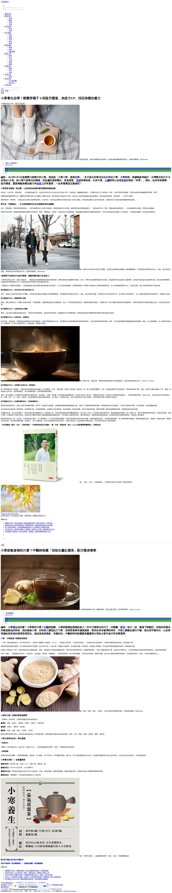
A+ (6, 172)
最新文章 (8, 14)
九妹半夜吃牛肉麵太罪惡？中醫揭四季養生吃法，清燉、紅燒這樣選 (29, 875)
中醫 (2, 545)
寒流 (122, 627)
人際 (10, 60)
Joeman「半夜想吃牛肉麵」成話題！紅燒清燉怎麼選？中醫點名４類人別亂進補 (33, 877)
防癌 (10, 28)
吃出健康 (8, 33)
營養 (10, 39)
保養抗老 (8, 66)
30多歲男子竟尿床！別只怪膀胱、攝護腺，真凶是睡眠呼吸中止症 (28, 531)
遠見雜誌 (4, 885)
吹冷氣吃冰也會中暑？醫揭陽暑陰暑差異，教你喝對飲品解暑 (26, 879)
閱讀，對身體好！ (12, 163)
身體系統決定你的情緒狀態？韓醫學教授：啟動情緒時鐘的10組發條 (29, 525)
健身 (10, 47)
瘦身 (10, 49)
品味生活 (8, 74)
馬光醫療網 (10, 613)
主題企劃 (8, 85)
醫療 (10, 20)
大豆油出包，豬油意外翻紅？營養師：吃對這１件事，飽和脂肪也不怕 (29, 529)
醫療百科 (8, 16)
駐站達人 (12, 83)
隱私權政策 (5, 887)
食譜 (10, 43)
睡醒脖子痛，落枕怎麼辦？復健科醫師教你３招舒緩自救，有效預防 (29, 523)
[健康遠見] (5, 2)
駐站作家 (8, 79)
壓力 (10, 58)
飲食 (10, 37)
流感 (6, 91)
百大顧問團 (13, 81)
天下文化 (11, 885)
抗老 (10, 72)
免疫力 (40, 183)
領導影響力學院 (57, 885)
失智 (10, 24)
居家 (10, 76)
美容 (10, 70)
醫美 (10, 68)
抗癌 (10, 30)
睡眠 (10, 64)
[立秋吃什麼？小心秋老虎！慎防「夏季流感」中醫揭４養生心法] (86, 499)
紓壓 (10, 62)
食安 (10, 41)
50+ (49, 885)
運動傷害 (12, 51)
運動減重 (8, 45)
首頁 (2, 91)
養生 (10, 35)
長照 (10, 22)
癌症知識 (8, 26)
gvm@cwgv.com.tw (70, 891)
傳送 (6, 170)
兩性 (10, 56)
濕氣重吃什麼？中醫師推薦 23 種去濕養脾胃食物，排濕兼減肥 (27, 871)
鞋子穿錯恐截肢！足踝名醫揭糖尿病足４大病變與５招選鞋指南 (27, 527)
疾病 (10, 18)
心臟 (107, 180)
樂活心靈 (8, 53)
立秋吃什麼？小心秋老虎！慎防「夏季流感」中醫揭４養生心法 (27, 873)
